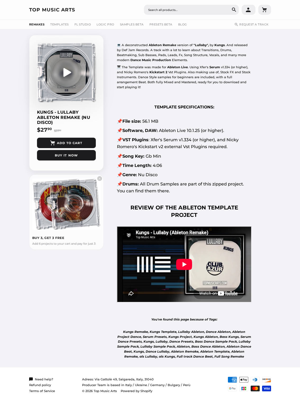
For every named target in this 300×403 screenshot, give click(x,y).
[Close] (99, 178)
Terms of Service (42, 391)
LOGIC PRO (105, 24)
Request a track (254, 24)
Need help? (44, 379)
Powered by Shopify (136, 391)
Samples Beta (132, 24)
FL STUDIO (82, 24)
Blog (182, 24)
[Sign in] (248, 10)
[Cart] (264, 10)
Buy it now (66, 155)
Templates (59, 24)
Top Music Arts (52, 10)
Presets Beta (160, 24)
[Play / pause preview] (66, 72)
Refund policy (40, 385)
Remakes (37, 24)
